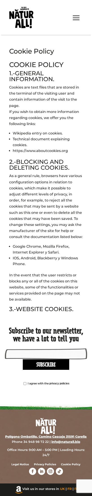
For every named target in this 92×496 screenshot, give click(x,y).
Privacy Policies (45, 464)
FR (69, 489)
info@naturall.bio (65, 442)
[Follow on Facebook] (32, 471)
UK (62, 489)
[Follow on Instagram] (50, 471)
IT (75, 489)
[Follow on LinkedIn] (41, 471)
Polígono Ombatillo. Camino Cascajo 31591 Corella (46, 437)
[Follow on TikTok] (59, 471)
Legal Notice (20, 464)
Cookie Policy (70, 464)
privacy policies (59, 383)
